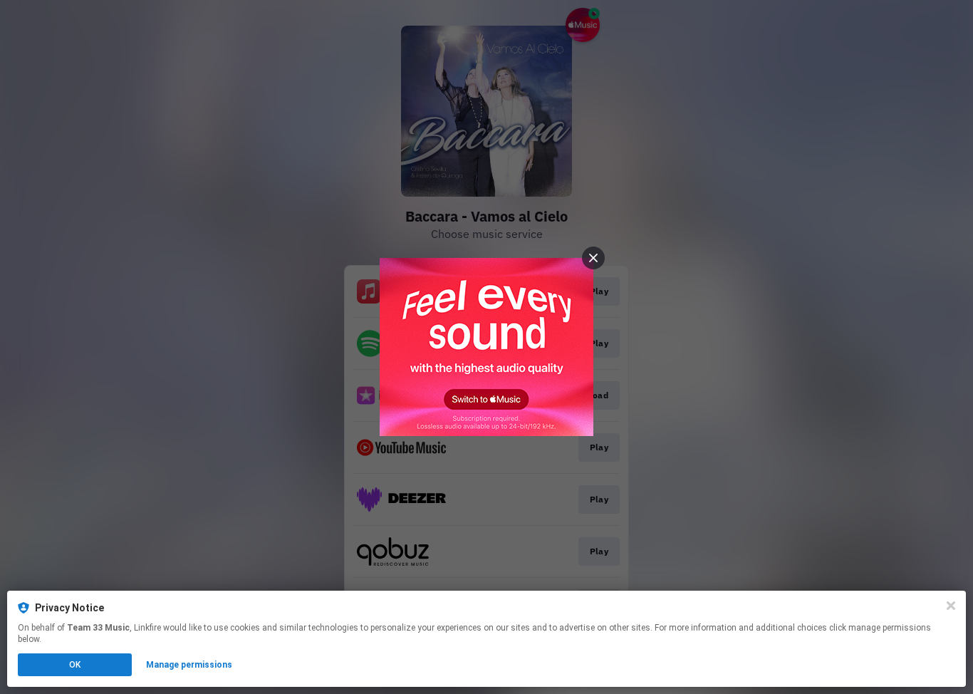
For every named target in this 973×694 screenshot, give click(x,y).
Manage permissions (189, 665)
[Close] (951, 605)
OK (74, 665)
